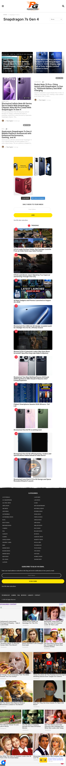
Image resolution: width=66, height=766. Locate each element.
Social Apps (37, 542)
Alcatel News (6, 502)
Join (33, 215)
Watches (36, 553)
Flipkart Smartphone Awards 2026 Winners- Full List (32, 405)
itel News (5, 559)
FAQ (3, 531)
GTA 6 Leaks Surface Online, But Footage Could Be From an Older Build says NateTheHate (32, 250)
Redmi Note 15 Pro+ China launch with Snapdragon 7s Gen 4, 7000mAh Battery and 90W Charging (48, 87)
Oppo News (37, 522)
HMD (3, 545)
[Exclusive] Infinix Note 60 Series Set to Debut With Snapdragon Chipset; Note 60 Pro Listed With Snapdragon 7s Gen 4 (17, 106)
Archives (5, 508)
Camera (4, 528)
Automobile (6, 514)
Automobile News (7, 517)
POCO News (37, 528)
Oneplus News (38, 517)
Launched (37, 497)
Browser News (6, 525)
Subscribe (33, 581)
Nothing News (38, 511)
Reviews (36, 534)
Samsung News (38, 536)
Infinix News (5, 101)
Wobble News (38, 556)
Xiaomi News (37, 81)
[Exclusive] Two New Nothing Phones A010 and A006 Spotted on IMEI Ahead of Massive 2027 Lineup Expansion (31, 378)
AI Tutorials (6, 497)
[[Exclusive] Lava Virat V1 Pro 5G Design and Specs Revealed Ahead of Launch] (33, 468)
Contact (37, 595)
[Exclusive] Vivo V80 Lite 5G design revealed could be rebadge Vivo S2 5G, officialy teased (33, 327)
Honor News (6, 548)
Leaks (36, 502)
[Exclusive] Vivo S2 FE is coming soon (28, 430)
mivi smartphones (39, 505)
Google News (6, 539)
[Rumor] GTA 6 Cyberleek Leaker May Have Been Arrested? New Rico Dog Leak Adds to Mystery (32, 352)
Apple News (5, 505)
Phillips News (38, 525)
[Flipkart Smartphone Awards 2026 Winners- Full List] (33, 393)
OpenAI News (37, 519)
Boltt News (5, 522)
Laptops (4, 562)
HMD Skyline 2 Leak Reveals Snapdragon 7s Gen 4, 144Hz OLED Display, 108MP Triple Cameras (16, 65)
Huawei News (6, 550)
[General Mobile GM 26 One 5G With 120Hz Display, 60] (42, 166)
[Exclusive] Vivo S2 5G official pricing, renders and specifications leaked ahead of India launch (32, 454)
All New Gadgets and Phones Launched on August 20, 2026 (32, 301)
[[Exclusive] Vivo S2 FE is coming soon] (33, 418)
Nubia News (37, 514)
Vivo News (37, 550)
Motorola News (39, 508)
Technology (38, 545)
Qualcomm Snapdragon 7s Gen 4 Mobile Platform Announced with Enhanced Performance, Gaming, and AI (17, 134)
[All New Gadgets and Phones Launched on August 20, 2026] (33, 289)
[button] (3, 6)
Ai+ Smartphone (7, 500)
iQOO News (5, 556)
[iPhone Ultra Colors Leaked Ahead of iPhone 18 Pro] (23, 185)
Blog (3, 128)
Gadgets (4, 534)
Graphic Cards (6, 542)
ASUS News (5, 511)
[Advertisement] (33, 37)
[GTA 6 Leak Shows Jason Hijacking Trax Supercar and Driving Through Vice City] (33, 263)
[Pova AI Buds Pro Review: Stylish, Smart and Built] (23, 166)
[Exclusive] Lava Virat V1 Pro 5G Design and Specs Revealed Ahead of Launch (32, 480)
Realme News (38, 531)
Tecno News (37, 548)
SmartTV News (38, 539)
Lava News (37, 500)
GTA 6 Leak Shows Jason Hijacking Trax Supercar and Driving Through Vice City (32, 275)
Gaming (4, 536)
